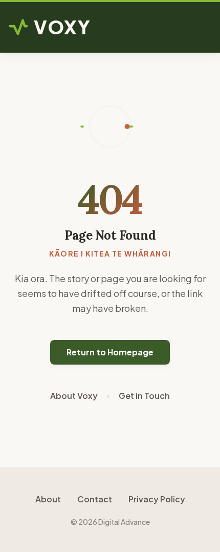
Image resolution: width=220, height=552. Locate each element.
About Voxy (74, 395)
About (48, 499)
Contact (94, 499)
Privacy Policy (156, 499)
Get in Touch (144, 395)
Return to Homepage (110, 352)
